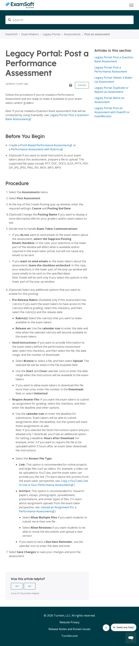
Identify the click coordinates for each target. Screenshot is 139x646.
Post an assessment (97, 34)
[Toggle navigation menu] (131, 5)
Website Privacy (69, 622)
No (29, 586)
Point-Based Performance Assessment (44, 145)
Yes (17, 586)
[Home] (20, 5)
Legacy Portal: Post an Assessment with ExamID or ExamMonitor (112, 112)
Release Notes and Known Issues (69, 629)
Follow (82, 85)
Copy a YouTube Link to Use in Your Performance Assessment (53, 483)
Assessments (72, 34)
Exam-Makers (30, 34)
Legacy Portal (51, 34)
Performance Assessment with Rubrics (35, 149)
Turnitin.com (69, 636)
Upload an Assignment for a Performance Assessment (47, 509)
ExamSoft (11, 34)
